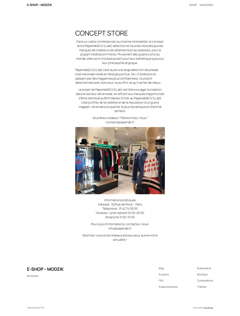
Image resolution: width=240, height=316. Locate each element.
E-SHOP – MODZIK (39, 5)
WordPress (208, 307)
